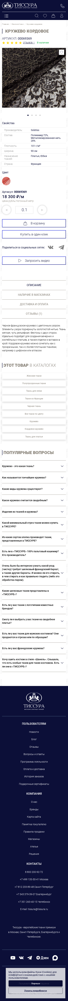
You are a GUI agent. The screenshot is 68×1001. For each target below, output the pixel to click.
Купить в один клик (34, 234)
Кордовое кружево (34, 429)
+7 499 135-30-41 (29, 879)
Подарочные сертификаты (34, 784)
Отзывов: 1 (29, 43)
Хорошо (35, 983)
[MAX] (55, 957)
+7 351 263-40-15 (27, 901)
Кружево (34, 421)
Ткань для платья (34, 436)
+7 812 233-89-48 (24, 886)
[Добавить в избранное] (61, 52)
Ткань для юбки (34, 391)
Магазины (34, 839)
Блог (34, 739)
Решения (34, 854)
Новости (34, 732)
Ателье (34, 846)
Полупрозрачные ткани (34, 383)
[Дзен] (42, 957)
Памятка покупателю (34, 824)
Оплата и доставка (34, 769)
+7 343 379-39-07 (26, 894)
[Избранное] (45, 16)
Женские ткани (34, 376)
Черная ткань (34, 406)
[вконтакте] (21, 957)
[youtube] (13, 957)
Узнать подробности (35, 990)
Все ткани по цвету (34, 414)
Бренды (34, 809)
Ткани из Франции (34, 398)
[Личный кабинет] (62, 16)
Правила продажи (34, 831)
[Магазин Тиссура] (34, 701)
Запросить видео (37, 260)
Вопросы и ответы (34, 754)
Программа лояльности (34, 761)
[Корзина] (53, 16)
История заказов (34, 776)
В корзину (38, 223)
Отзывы (34, 746)
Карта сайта (34, 816)
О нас (34, 801)
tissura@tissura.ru (38, 909)
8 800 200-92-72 (34, 872)
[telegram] (29, 957)
